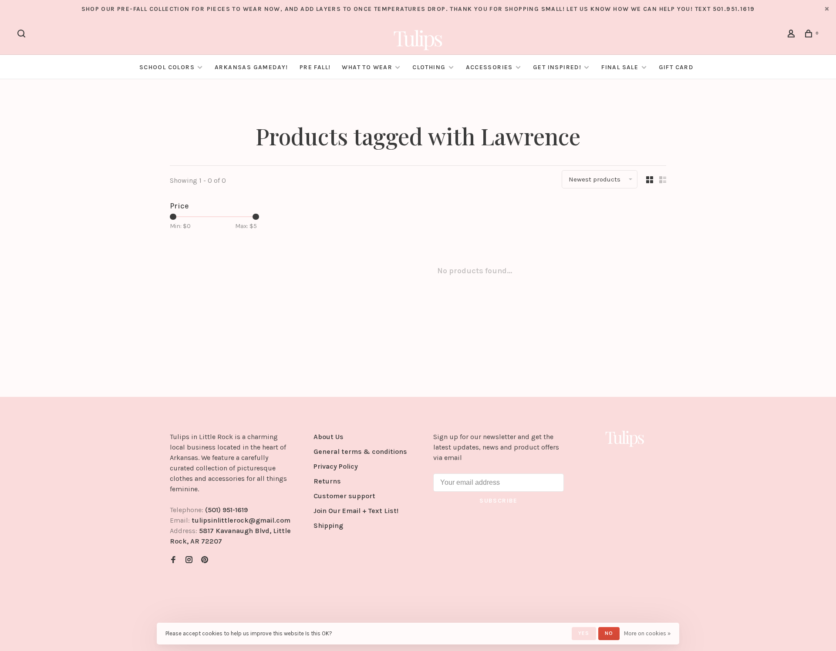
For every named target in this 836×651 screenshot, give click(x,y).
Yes (584, 633)
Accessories (489, 67)
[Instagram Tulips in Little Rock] (188, 560)
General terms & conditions (360, 451)
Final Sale (620, 67)
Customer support (344, 496)
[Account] (792, 35)
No (609, 633)
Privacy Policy (336, 466)
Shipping (328, 525)
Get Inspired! (557, 67)
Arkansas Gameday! (251, 67)
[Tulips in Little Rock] (624, 438)
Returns (327, 481)
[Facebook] (173, 560)
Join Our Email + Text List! (356, 511)
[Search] (22, 35)
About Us (329, 437)
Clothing (428, 67)
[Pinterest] (204, 560)
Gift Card (676, 67)
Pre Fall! (315, 67)
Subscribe (498, 500)
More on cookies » (647, 633)
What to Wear (367, 67)
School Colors (167, 67)
